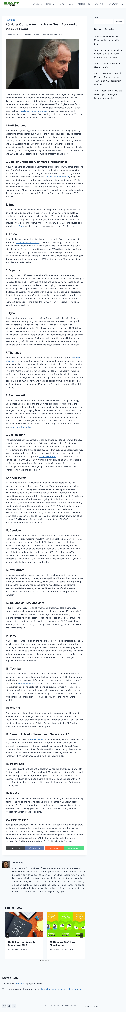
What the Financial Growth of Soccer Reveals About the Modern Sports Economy (108, 54)
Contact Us (58, 1005)
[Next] (81, 935)
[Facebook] (4, 1006)
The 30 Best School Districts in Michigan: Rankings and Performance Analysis (108, 94)
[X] (9, 1006)
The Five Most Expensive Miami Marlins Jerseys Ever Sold (107, 40)
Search (97, 17)
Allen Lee (11, 34)
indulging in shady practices (33, 111)
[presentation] (24, 924)
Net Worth (113, 4)
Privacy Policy (70, 1005)
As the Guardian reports (57, 176)
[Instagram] (14, 1006)
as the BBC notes (47, 456)
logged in (19, 983)
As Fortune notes (26, 683)
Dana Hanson (15, 949)
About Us (48, 1005)
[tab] (40, 960)
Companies (10, 20)
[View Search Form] (122, 4)
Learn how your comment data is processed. (63, 989)
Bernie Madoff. (37, 739)
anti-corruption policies (21, 427)
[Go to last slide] (7, 935)
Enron (22, 226)
